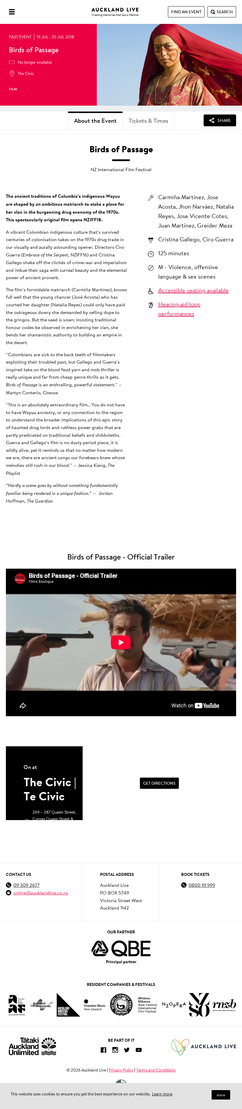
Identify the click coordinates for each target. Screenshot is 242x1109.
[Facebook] (103, 1051)
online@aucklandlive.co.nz (40, 892)
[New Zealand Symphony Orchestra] (199, 1005)
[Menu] (12, 12)
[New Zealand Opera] (174, 1005)
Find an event (186, 11)
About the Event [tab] (95, 121)
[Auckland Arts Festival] (16, 1005)
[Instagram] (115, 1051)
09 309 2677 (26, 885)
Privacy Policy (121, 1070)
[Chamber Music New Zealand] (95, 1004)
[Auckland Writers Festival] (68, 1005)
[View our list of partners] (121, 948)
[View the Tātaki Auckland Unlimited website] (32, 1046)
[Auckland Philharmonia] (42, 1005)
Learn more (162, 1094)
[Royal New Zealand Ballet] (224, 1005)
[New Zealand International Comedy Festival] (121, 1005)
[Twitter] (127, 1051)
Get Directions (159, 783)
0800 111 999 (202, 885)
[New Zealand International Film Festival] (147, 1005)
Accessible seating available (193, 290)
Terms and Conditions (156, 1070)
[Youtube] (139, 1051)
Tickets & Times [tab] (148, 121)
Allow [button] (221, 1095)
